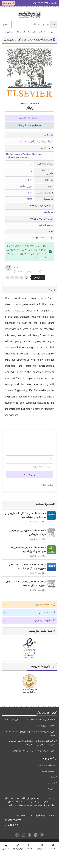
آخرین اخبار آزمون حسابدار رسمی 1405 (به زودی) (33, 750)
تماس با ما (50, 788)
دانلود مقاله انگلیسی (28, 118)
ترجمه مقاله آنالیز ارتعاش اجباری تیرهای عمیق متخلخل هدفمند (26, 583)
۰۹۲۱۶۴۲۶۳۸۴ (14, 825)
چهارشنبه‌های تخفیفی (46, 765)
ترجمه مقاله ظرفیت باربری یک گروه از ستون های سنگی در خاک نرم (27, 566)
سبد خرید (7, 3)
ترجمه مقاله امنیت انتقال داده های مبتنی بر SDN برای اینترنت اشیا (25, 515)
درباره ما (51, 783)
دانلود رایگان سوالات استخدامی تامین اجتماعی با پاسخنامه (30, 719)
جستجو (6, 24)
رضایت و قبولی (48, 771)
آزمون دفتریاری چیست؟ (45, 725)
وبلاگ (52, 777)
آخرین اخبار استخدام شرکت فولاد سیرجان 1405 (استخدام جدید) (30, 733)
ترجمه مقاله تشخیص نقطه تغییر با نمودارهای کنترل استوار (28, 549)
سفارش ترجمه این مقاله (28, 125)
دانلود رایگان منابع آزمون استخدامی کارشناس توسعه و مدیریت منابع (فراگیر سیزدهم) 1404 (32, 743)
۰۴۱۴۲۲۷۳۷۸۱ (14, 820)
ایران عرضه (50, 32)
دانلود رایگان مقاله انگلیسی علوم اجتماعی (25, 32)
